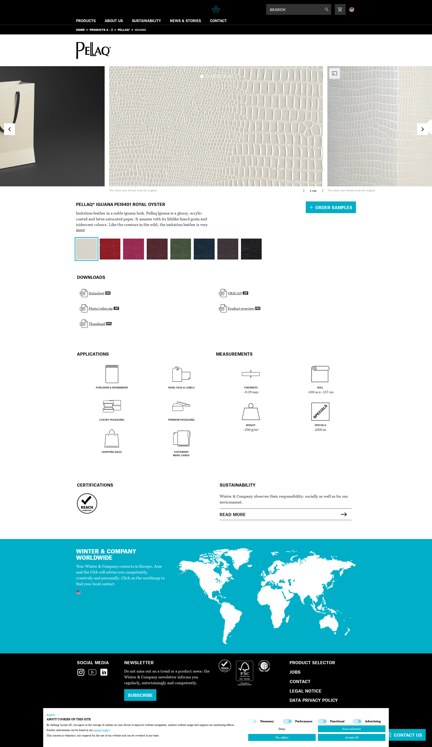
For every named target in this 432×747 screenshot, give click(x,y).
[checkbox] (252, 721)
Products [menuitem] (86, 20)
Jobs (295, 672)
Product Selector (312, 662)
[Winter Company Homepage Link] (216, 9)
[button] (53, 714)
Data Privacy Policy (314, 700)
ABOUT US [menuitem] (114, 20)
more (80, 229)
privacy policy (101, 730)
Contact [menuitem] (218, 20)
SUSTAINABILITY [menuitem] (146, 20)
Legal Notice (306, 690)
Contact (300, 681)
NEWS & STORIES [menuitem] (185, 20)
